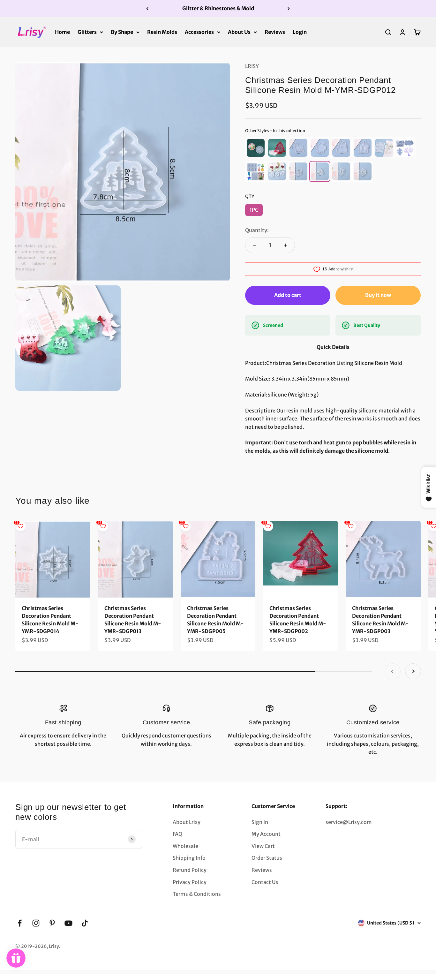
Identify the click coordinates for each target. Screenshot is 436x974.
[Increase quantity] (285, 245)
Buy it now (378, 295)
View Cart (263, 846)
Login (300, 31)
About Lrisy (186, 822)
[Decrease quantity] (254, 245)
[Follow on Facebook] (19, 923)
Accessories (199, 31)
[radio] (255, 147)
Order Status (267, 858)
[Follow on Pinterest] (52, 923)
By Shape (122, 31)
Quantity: (257, 230)
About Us (239, 31)
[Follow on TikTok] (84, 923)
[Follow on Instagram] (36, 923)
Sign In (260, 822)
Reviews (275, 31)
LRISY (252, 66)
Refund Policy (190, 870)
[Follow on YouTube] (68, 923)
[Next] (289, 8)
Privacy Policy (190, 882)
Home (62, 31)
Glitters (87, 31)
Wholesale (185, 846)
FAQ (177, 834)
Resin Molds (162, 31)
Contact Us (265, 882)
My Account (266, 834)
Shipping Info (189, 858)
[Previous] (147, 8)
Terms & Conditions (197, 894)
